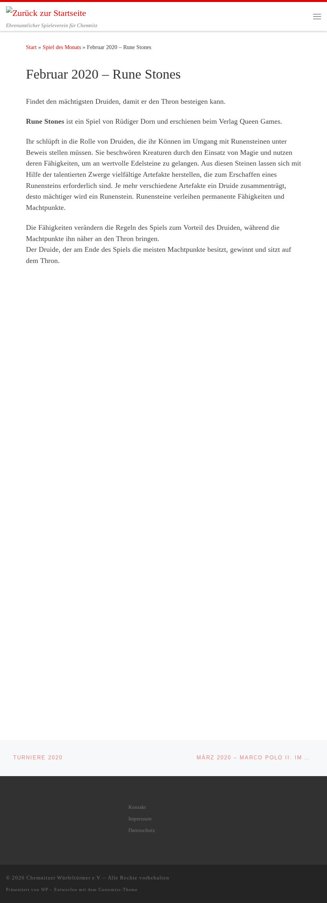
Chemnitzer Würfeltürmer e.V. (63, 878)
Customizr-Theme (118, 889)
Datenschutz (141, 830)
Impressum (140, 819)
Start (31, 47)
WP (44, 889)
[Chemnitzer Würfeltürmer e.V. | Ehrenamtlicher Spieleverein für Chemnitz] (46, 12)
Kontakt (137, 807)
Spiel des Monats (62, 47)
